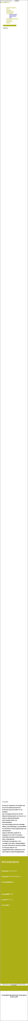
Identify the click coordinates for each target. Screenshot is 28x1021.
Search (17, 0)
